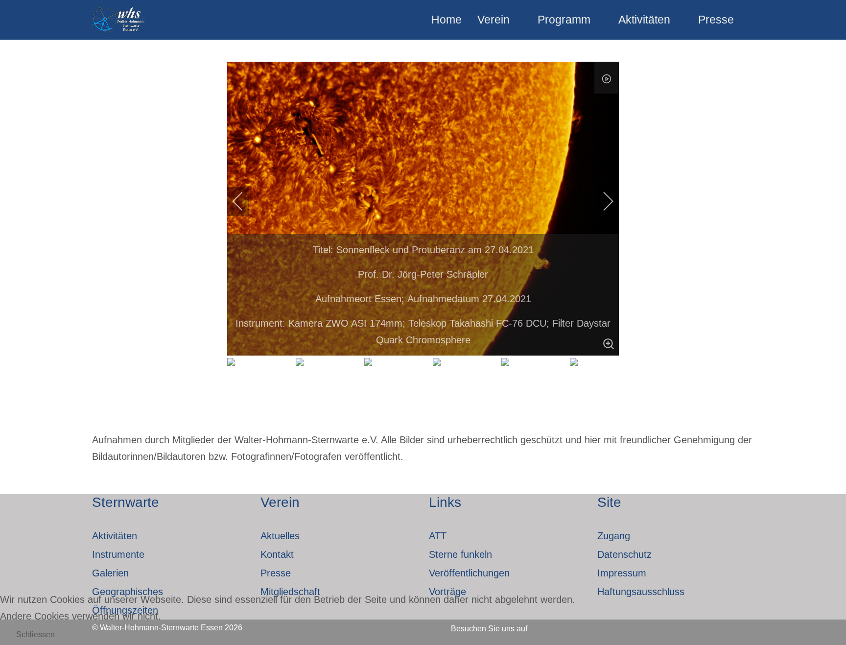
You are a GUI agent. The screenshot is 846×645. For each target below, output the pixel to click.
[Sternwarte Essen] (119, 20)
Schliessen (35, 634)
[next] (602, 201)
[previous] (244, 201)
